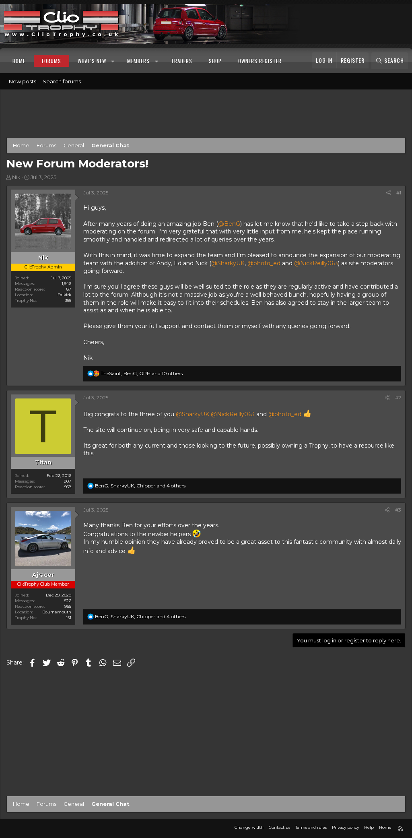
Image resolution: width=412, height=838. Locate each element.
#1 (398, 193)
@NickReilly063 (316, 263)
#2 (398, 397)
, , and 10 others (142, 373)
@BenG (229, 223)
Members (138, 61)
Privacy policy (345, 827)
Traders (181, 61)
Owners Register (260, 61)
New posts (22, 81)
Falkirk (64, 294)
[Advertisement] (206, 115)
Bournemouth (56, 612)
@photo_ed (263, 263)
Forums (51, 61)
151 (68, 617)
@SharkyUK (228, 263)
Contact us (279, 827)
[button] (113, 60)
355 (68, 300)
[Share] (388, 193)
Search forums (62, 81)
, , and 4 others (140, 486)
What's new (92, 61)
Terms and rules (311, 827)
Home (18, 61)
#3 (398, 510)
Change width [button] (249, 827)
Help (369, 827)
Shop (215, 61)
